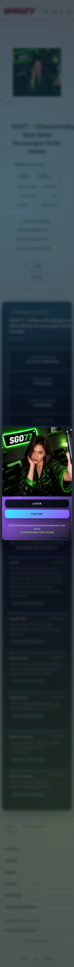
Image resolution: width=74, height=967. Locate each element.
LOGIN (37, 503)
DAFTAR (37, 514)
